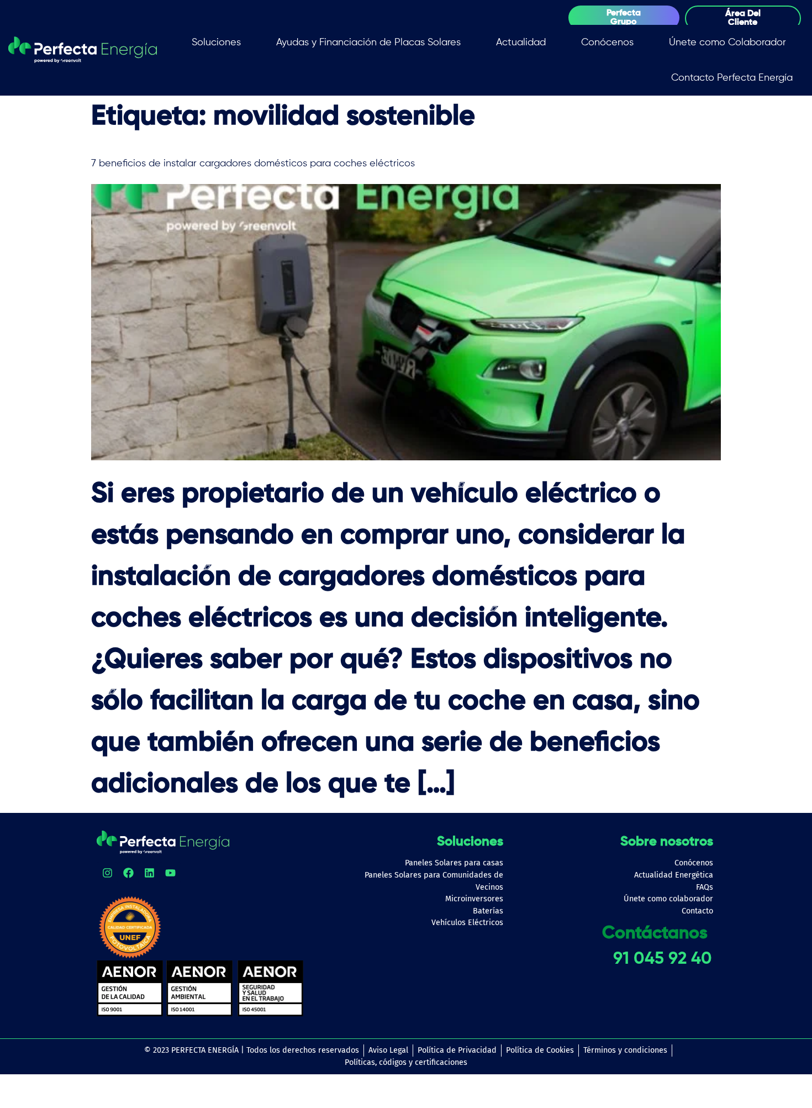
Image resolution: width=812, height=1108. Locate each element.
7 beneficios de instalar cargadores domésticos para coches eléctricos (254, 164)
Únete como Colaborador (727, 43)
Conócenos (607, 43)
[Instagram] (107, 872)
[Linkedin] (149, 872)
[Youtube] (170, 872)
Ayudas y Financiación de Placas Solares (368, 43)
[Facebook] (128, 872)
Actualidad (521, 43)
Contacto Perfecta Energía (732, 78)
